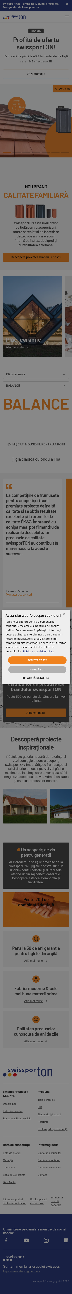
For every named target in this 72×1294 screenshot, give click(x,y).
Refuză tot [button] (37, 669)
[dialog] (36, 647)
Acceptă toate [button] (37, 660)
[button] (36, 678)
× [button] (64, 614)
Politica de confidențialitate (38, 651)
